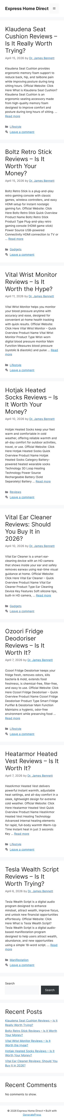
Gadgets (16, 249)
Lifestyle (15, 126)
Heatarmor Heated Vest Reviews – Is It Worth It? (32, 761)
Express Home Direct (27, 8)
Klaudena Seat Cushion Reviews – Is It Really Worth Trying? (31, 39)
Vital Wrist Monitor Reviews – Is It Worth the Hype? (31, 281)
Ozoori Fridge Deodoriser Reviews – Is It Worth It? (25, 642)
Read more (12, 116)
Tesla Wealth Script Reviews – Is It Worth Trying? (32, 876)
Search (10, 983)
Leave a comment (22, 132)
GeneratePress (32, 1114)
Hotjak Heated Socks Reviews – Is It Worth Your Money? (31, 400)
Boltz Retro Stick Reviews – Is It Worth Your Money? (28, 162)
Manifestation (19, 960)
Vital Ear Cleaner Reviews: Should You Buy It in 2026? (28, 528)
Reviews (15, 492)
